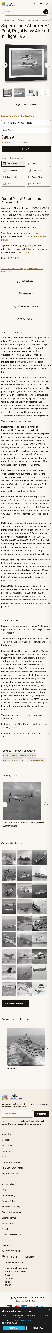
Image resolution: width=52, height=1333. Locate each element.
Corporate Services (11, 1162)
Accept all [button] (13, 1328)
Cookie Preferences (11, 1234)
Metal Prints (7, 1223)
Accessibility (8, 1184)
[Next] (47, 65)
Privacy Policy (8, 1195)
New (4, 1156)
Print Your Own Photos (12, 1168)
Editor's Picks (8, 1145)
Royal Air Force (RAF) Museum (15, 755)
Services (7, 760)
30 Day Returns (22, 252)
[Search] (45, 11)
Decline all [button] (38, 1328)
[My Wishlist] (34, 4)
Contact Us (7, 1245)
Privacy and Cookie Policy (21, 1320)
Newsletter (7, 1229)
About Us (6, 1134)
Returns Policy (9, 1201)
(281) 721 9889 (12, 1251)
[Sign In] (47, 4)
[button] (26, 1323)
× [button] (49, 1310)
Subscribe (41, 1114)
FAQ (4, 1190)
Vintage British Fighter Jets (12, 269)
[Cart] (41, 4)
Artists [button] (21, 20)
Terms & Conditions (11, 1212)
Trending (6, 1151)
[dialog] (26, 1320)
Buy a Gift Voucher (11, 1173)
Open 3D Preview (28, 104)
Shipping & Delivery (11, 1206)
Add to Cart (26, 149)
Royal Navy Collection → (15, 1003)
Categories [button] (9, 20)
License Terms (9, 1218)
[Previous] (5, 65)
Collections (33, 20)
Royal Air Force (17, 760)
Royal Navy (32, 755)
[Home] (10, 4)
